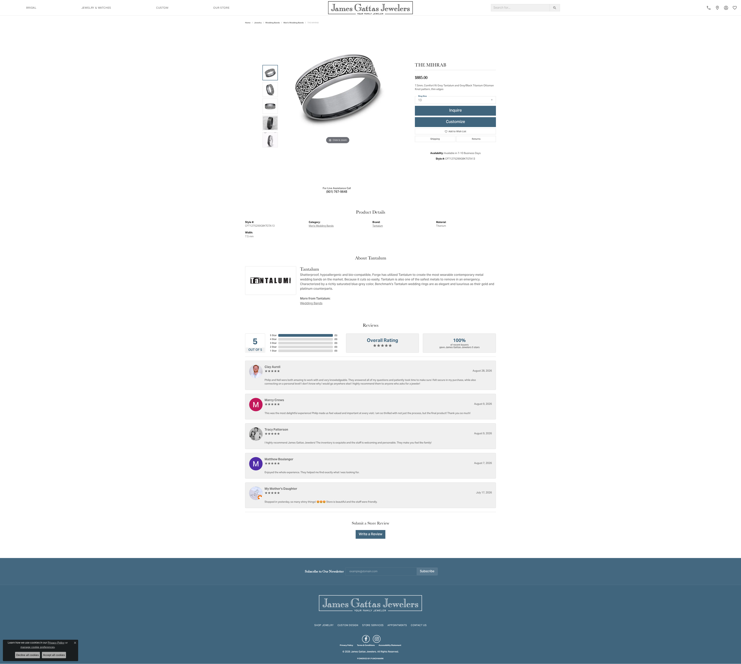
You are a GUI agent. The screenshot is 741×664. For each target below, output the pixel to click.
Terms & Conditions (366, 645)
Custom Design (348, 625)
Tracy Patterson (276, 430)
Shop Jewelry (324, 625)
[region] (338, 106)
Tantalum (377, 225)
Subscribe (427, 571)
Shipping (435, 138)
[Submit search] (555, 7)
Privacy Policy (346, 645)
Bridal (31, 7)
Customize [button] (455, 122)
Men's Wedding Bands (293, 22)
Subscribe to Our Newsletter (324, 571)
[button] (726, 8)
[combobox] (520, 7)
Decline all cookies (27, 654)
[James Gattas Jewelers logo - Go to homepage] (370, 7)
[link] (708, 8)
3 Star (273, 343)
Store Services (373, 625)
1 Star (273, 350)
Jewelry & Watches (96, 7)
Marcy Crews (274, 400)
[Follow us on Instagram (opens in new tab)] (377, 639)
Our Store (221, 7)
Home (247, 22)
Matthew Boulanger (279, 459)
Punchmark (377, 658)
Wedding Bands (272, 22)
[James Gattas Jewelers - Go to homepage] (370, 603)
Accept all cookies (54, 654)
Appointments (397, 625)
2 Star (273, 346)
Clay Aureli (272, 367)
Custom (162, 7)
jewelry (258, 22)
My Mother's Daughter (281, 489)
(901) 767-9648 (336, 192)
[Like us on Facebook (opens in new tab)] (366, 639)
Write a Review (370, 534)
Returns (476, 138)
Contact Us (419, 625)
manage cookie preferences (37, 647)
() (335, 335)
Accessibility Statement (390, 645)
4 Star (273, 339)
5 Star (273, 335)
